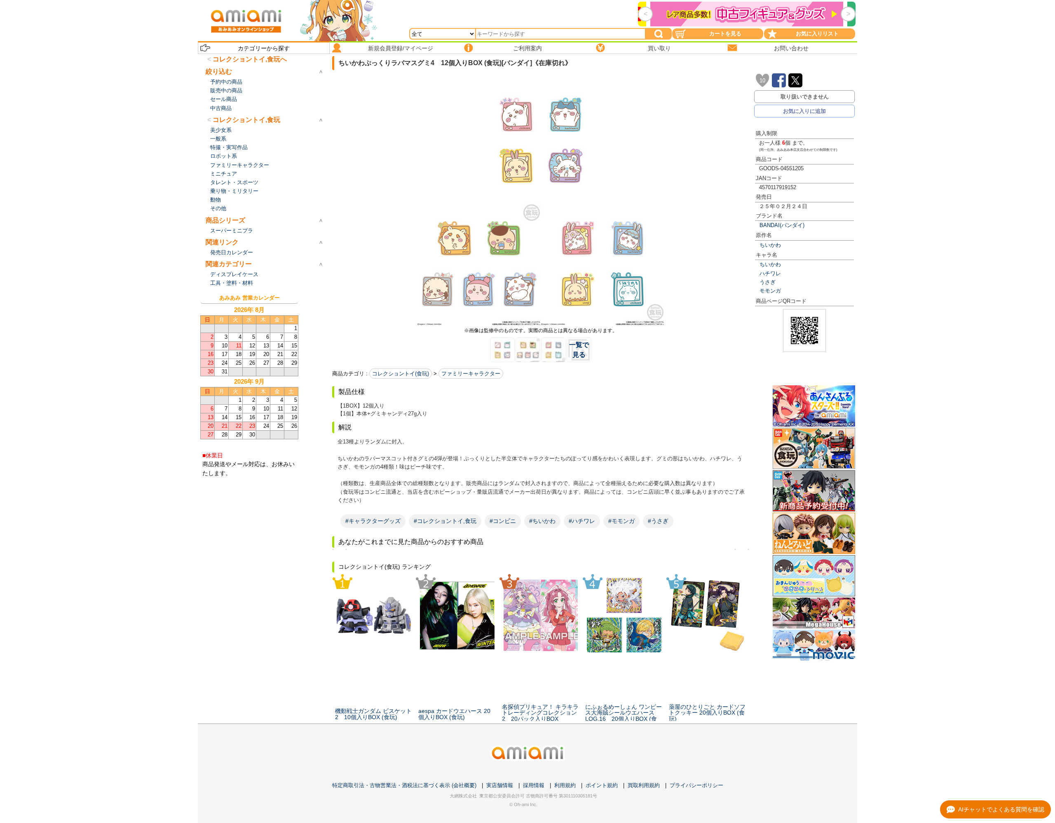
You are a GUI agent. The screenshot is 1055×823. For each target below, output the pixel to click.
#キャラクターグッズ (373, 521)
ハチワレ (770, 273)
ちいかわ (770, 245)
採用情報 (533, 785)
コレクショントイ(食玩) (400, 373)
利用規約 (565, 785)
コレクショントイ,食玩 (246, 119)
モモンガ (770, 291)
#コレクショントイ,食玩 (445, 521)
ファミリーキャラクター (470, 373)
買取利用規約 (644, 785)
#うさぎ (658, 521)
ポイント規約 (602, 785)
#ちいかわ (542, 521)
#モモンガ (621, 521)
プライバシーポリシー (696, 785)
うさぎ (768, 282)
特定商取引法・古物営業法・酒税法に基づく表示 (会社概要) (404, 785)
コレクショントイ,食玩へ (250, 59)
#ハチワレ (582, 521)
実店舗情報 (499, 785)
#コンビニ (503, 521)
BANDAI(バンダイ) (782, 225)
